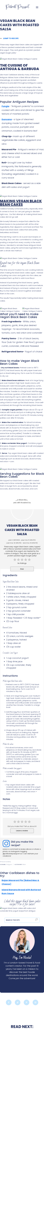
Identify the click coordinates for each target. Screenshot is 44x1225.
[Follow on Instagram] (35, 1002)
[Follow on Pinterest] (26, 1002)
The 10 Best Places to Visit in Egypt (22, 1090)
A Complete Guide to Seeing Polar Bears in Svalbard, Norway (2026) (22, 1199)
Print (22, 569)
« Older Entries (6, 1214)
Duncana (7, 119)
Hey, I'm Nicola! (22, 958)
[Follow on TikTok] (17, 1002)
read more (22, 1076)
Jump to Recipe (10, 38)
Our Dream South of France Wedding (22, 1070)
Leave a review (22, 831)
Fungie (5, 106)
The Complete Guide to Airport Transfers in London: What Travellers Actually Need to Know (22, 1145)
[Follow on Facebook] (8, 1002)
